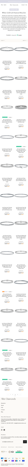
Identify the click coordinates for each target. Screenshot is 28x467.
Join (25, 441)
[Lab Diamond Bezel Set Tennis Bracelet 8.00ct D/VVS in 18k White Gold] (7, 311)
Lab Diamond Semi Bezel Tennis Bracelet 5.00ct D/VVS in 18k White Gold (7, 237)
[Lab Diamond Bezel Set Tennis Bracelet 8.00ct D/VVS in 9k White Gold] (7, 166)
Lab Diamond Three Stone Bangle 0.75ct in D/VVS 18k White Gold (21, 179)
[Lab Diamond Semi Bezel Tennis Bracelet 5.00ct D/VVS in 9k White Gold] (7, 49)
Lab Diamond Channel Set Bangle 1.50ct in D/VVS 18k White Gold (21, 62)
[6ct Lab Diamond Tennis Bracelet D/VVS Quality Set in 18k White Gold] (21, 137)
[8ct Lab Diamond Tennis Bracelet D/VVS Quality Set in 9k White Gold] (7, 108)
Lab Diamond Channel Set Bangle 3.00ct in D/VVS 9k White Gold (7, 208)
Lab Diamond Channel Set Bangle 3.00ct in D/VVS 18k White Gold (21, 295)
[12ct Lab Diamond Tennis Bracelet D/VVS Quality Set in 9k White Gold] (21, 311)
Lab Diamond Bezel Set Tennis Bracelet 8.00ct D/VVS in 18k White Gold (7, 325)
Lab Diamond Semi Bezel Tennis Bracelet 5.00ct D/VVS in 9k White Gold (7, 63)
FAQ (2, 407)
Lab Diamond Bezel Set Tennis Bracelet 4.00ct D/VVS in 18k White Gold (21, 92)
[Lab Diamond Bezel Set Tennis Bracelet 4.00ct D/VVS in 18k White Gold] (21, 78)
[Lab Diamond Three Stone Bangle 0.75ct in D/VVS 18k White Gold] (21, 166)
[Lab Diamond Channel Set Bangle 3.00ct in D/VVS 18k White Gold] (21, 282)
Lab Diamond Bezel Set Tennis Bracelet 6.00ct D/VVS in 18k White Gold (21, 237)
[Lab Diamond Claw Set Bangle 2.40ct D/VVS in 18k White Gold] (7, 253)
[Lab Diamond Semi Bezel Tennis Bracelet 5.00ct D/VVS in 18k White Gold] (7, 224)
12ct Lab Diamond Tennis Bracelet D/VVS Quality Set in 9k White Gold (21, 325)
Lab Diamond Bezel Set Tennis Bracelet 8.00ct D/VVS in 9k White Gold (7, 180)
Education (3, 403)
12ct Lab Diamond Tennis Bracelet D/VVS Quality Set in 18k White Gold (21, 383)
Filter (2, 40)
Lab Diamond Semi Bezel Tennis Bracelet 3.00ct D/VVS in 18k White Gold (7, 92)
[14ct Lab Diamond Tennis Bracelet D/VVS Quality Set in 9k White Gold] (7, 370)
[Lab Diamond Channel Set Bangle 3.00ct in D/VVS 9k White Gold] (7, 195)
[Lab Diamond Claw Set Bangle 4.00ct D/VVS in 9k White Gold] (21, 195)
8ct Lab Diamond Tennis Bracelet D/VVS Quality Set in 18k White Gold (21, 266)
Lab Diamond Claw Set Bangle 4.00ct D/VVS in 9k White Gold (21, 208)
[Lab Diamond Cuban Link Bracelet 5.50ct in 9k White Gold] (21, 108)
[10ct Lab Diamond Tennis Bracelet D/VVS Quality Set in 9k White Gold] (7, 282)
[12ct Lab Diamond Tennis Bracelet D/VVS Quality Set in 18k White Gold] (21, 370)
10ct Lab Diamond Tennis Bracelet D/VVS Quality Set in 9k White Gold (7, 296)
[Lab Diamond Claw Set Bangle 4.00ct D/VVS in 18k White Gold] (21, 341)
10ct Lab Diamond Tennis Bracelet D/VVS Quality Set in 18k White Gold (7, 354)
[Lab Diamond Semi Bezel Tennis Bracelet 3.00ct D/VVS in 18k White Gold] (7, 78)
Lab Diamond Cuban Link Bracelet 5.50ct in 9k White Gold (21, 121)
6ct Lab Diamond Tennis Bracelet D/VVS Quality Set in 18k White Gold (21, 150)
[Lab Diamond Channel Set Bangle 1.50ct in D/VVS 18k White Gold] (21, 49)
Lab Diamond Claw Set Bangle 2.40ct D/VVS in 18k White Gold (7, 266)
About (2, 405)
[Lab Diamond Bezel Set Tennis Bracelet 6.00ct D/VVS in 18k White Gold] (21, 224)
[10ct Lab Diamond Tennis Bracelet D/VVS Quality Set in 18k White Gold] (7, 341)
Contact (3, 409)
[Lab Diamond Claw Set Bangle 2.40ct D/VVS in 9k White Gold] (7, 137)
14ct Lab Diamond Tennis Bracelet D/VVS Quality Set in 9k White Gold (7, 383)
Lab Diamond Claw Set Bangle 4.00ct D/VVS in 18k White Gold (21, 354)
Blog (2, 411)
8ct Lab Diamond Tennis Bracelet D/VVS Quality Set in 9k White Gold (7, 121)
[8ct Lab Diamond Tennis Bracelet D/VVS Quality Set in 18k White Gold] (21, 253)
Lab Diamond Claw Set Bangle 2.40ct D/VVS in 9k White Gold (7, 150)
